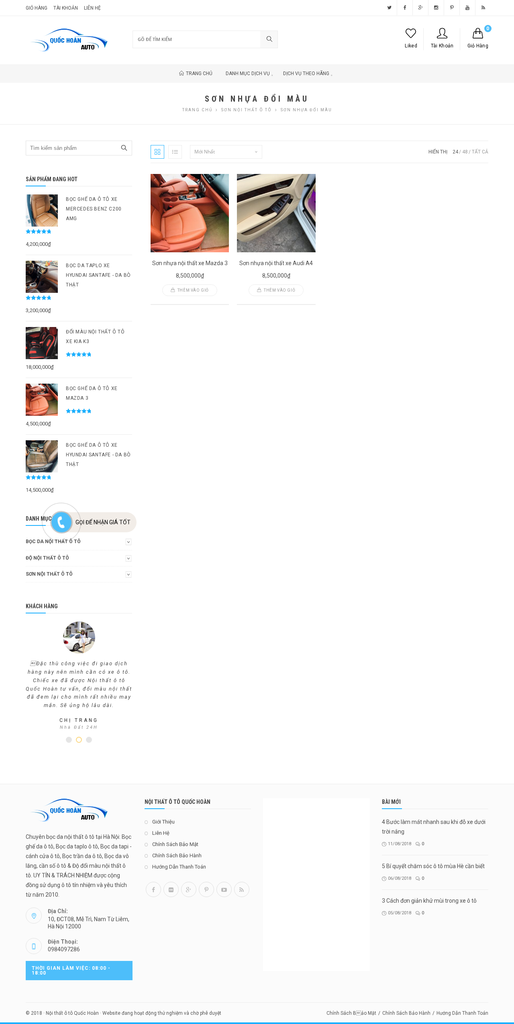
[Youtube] (224, 889)
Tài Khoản (442, 45)
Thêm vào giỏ (193, 290)
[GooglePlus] (188, 889)
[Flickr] (171, 889)
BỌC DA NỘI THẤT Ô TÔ (53, 541)
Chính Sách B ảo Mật (351, 1013)
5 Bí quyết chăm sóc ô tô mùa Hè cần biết (433, 866)
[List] (175, 152)
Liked (411, 45)
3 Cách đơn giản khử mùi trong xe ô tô (429, 900)
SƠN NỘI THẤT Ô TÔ (246, 110)
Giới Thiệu (163, 822)
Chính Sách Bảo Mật (175, 844)
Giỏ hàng (36, 8)
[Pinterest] (206, 889)
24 (455, 152)
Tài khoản (65, 8)
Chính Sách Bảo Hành (177, 855)
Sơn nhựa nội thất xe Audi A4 (276, 263)
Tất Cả (480, 152)
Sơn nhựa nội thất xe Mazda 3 (190, 263)
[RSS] (241, 889)
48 (465, 152)
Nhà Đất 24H (79, 727)
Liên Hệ (92, 8)
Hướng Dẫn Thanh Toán (179, 867)
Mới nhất (204, 151)
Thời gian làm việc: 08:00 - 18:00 (71, 970)
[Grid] (157, 152)
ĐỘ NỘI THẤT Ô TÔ (47, 558)
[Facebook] (153, 889)
